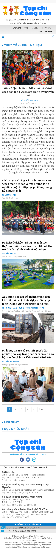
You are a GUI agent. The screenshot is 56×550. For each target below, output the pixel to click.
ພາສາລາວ (17, 27)
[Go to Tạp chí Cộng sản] (28, 10)
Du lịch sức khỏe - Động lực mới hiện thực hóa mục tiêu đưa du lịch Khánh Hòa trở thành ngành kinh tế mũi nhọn (27, 246)
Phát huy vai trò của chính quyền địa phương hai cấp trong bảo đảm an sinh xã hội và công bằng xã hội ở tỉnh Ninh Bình (28, 354)
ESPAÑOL (46, 27)
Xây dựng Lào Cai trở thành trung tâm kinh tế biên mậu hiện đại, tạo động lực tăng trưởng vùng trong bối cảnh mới (26, 300)
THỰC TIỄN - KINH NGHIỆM (23, 45)
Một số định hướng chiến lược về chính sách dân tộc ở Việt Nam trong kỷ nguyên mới (28, 92)
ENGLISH (35, 27)
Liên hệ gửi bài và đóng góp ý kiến (24, 527)
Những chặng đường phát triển (28, 454)
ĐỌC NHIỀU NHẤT (16, 429)
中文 (26, 27)
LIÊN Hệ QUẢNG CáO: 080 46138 (21, 531)
